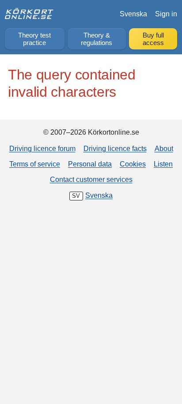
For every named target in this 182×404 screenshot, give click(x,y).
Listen (163, 164)
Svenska (133, 14)
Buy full (153, 39)
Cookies (133, 164)
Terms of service (34, 164)
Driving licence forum (42, 148)
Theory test (34, 39)
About (164, 148)
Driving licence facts (115, 148)
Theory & (96, 39)
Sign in (166, 14)
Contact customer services (91, 179)
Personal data (90, 164)
